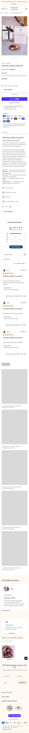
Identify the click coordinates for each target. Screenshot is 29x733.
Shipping (12, 75)
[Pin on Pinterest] (10, 207)
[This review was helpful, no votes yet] (21, 296)
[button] (14, 94)
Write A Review (16, 247)
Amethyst (6, 12)
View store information (10, 109)
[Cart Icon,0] (25, 8)
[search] (6, 8)
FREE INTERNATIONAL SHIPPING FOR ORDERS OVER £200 (14, 1)
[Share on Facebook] (6, 207)
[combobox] (19, 263)
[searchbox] (13, 254)
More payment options (14, 102)
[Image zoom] (14, 35)
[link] (7, 641)
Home (1, 12)
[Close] (26, 726)
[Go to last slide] (12, 57)
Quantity (4, 79)
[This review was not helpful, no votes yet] (24, 296)
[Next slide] (16, 57)
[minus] (3, 82)
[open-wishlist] (25, 658)
